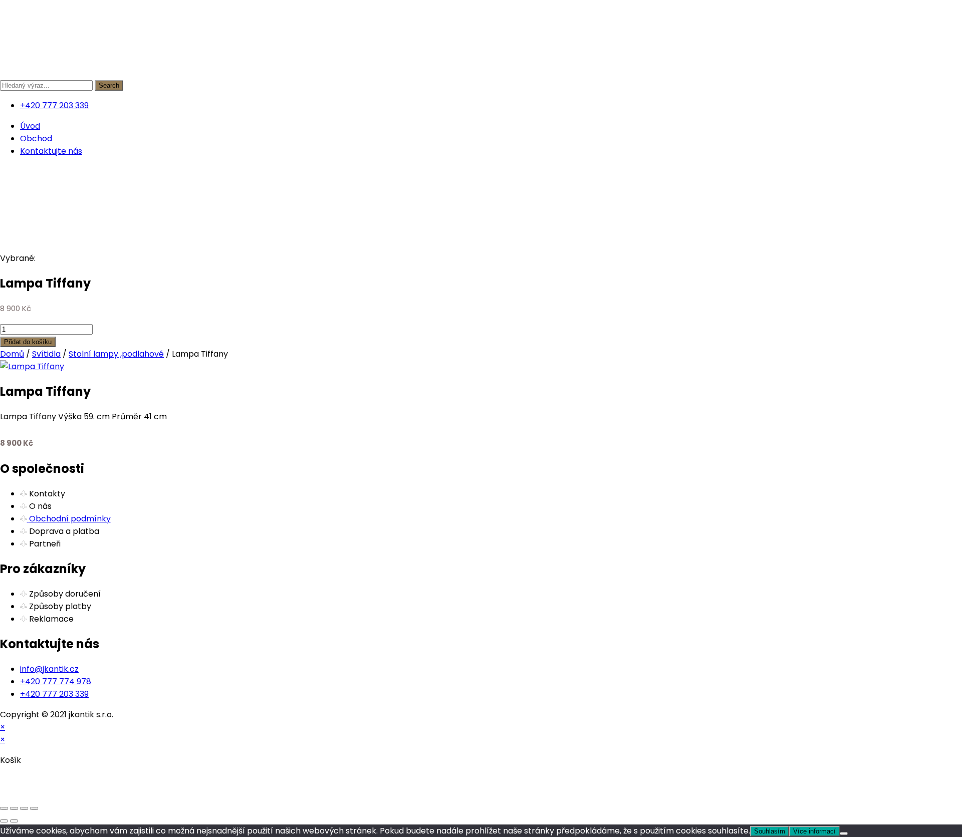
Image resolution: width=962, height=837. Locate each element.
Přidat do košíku (28, 342)
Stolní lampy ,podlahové (116, 354)
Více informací (814, 831)
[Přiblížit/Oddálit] (4, 808)
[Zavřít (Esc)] (34, 808)
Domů (12, 354)
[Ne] (844, 833)
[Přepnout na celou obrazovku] (14, 808)
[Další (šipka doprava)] (14, 820)
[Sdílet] (24, 808)
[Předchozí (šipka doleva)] (4, 820)
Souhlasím (769, 831)
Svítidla (46, 354)
